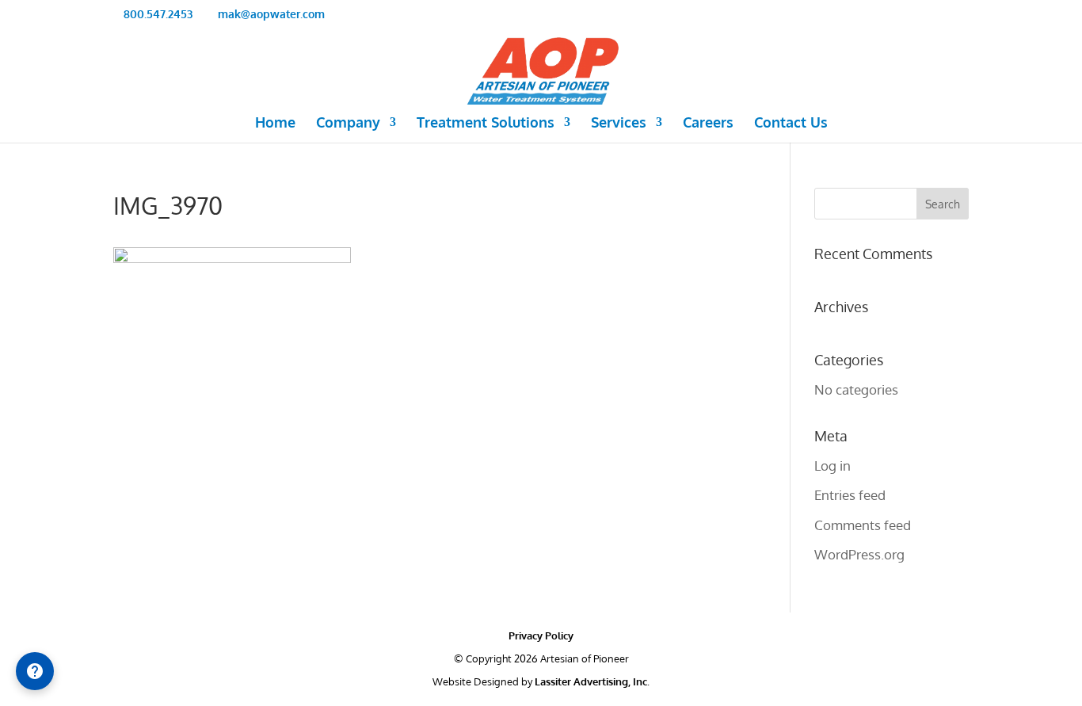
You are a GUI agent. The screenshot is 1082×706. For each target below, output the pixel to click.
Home (275, 123)
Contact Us (791, 123)
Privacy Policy (541, 635)
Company (348, 123)
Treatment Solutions (485, 123)
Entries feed (850, 495)
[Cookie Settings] (35, 671)
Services (618, 123)
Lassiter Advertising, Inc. (592, 681)
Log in (832, 465)
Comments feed (862, 525)
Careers (708, 123)
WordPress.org (859, 554)
